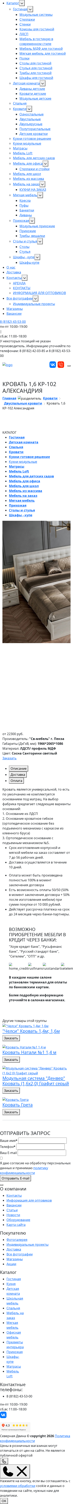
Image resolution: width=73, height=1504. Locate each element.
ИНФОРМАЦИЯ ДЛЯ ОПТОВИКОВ (39, 293)
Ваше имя (8, 1140)
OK (4, 1501)
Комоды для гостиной (36, 29)
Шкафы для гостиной (36, 78)
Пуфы (23, 205)
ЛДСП (23, 34)
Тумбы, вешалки (32, 236)
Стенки (25, 24)
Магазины (14, 308)
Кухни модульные (27, 143)
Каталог (12, 3)
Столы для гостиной (35, 63)
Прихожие (27, 231)
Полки (24, 58)
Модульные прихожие (37, 226)
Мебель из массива (28, 178)
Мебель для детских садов (34, 158)
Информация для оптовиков (29, 1200)
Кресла (25, 200)
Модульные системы (36, 14)
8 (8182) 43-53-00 (13, 321)
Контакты (14, 277)
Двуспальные (30, 119)
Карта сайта (16, 1224)
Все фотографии (19, 298)
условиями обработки (17, 1486)
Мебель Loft (22, 153)
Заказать (9, 758)
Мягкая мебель (25, 195)
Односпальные (31, 114)
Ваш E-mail (8, 1153)
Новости (13, 1215)
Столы (24, 246)
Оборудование (18, 1220)
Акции (11, 1264)
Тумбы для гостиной (35, 73)
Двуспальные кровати (23, 403)
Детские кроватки (33, 133)
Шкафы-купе (29, 262)
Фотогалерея (16, 1239)
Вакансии (13, 313)
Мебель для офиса (28, 163)
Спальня (20, 103)
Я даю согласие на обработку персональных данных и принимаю (35, 1168)
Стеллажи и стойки (34, 169)
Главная (9, 398)
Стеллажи (27, 19)
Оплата (16, 780)
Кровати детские (32, 93)
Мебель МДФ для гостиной (41, 48)
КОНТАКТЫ (21, 288)
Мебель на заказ (26, 184)
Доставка (13, 272)
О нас (10, 267)
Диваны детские (32, 88)
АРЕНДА (19, 283)
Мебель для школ (27, 174)
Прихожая (21, 220)
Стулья (24, 251)
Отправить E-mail (15, 1178)
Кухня (11, 1284)
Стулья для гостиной (35, 68)
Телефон (7, 1146)
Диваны (25, 215)
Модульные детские (35, 98)
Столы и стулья (25, 241)
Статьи (12, 1210)
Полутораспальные (34, 129)
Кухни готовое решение (32, 138)
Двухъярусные (30, 124)
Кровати (19, 109)
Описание (19, 768)
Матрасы (20, 148)
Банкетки (26, 210)
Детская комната (26, 83)
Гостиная (20, 9)
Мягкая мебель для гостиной (42, 53)
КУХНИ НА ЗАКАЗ (32, 189)
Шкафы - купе (23, 257)
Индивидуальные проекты (34, 304)
